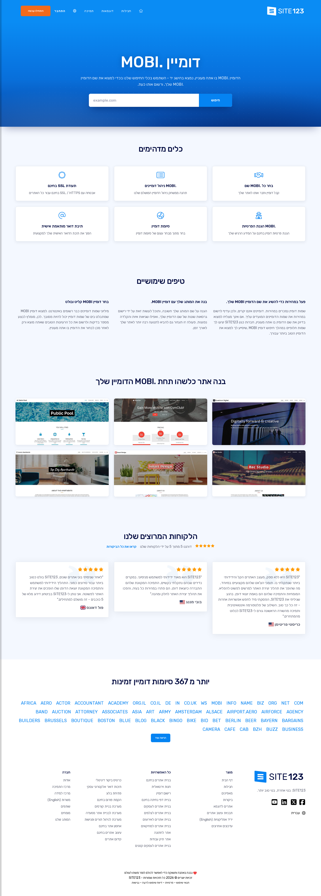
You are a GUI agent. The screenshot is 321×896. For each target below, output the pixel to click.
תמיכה (89, 11)
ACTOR (63, 703)
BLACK (158, 720)
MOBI (216, 703)
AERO (46, 703)
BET (216, 720)
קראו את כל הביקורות (121, 547)
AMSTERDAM (188, 711)
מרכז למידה (62, 793)
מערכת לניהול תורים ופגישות (103, 819)
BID (204, 720)
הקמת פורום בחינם (109, 800)
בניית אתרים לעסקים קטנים (153, 846)
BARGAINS (292, 720)
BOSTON (106, 720)
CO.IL (155, 703)
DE (168, 703)
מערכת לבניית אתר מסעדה (103, 813)
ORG (272, 703)
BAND (42, 711)
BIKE (191, 720)
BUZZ (272, 729)
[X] (293, 802)
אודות (66, 780)
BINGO (175, 720)
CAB (244, 729)
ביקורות (228, 800)
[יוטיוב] (274, 802)
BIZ (260, 703)
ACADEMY (118, 703)
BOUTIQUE (82, 720)
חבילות (126, 11)
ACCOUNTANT (89, 703)
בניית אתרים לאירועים (157, 819)
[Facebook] (302, 802)
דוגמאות (108, 11)
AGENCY (294, 711)
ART (150, 711)
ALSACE (214, 711)
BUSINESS (292, 729)
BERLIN (233, 720)
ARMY (165, 711)
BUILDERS (29, 720)
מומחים (65, 813)
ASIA (137, 711)
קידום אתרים (113, 839)
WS (204, 703)
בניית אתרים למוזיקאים (156, 826)
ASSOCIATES (115, 711)
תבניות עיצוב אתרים (220, 813)
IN (177, 703)
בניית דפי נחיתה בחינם (156, 800)
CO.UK (190, 703)
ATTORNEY (86, 711)
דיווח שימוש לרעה (152, 882)
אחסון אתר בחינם (110, 826)
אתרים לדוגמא (223, 806)
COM (298, 703)
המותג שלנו (62, 819)
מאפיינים (227, 793)
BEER (250, 720)
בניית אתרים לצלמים (157, 813)
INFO (231, 703)
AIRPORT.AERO (242, 711)
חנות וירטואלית (161, 787)
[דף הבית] (141, 11)
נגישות (135, 882)
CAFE (229, 729)
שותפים (65, 806)
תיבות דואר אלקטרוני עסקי (104, 787)
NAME (247, 703)
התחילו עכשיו (35, 10)
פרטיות (169, 882)
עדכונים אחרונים (222, 826)
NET (285, 703)
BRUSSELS (56, 720)
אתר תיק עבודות (160, 839)
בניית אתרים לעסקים (157, 806)
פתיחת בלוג (113, 793)
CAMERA (211, 729)
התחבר (59, 11)
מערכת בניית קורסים (108, 806)
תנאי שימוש (182, 882)
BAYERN (269, 720)
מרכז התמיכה (61, 787)
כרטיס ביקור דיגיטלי (108, 780)
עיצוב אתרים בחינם (109, 833)
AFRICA (28, 703)
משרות (59, 800)
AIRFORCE (271, 711)
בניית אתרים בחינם (158, 780)
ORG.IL (139, 703)
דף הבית (227, 780)
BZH (257, 729)
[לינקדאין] (284, 802)
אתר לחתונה (162, 833)
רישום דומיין (163, 793)
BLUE (125, 720)
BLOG (141, 720)
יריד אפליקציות (216, 819)
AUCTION (61, 711)
